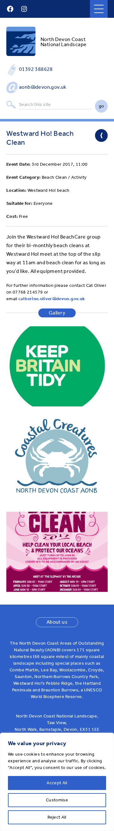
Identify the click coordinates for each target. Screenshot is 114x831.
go (101, 106)
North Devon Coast (63, 39)
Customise (57, 800)
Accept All (57, 783)
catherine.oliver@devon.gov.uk (51, 298)
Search (11, 105)
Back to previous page (101, 135)
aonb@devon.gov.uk (42, 87)
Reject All (57, 817)
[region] (57, 782)
